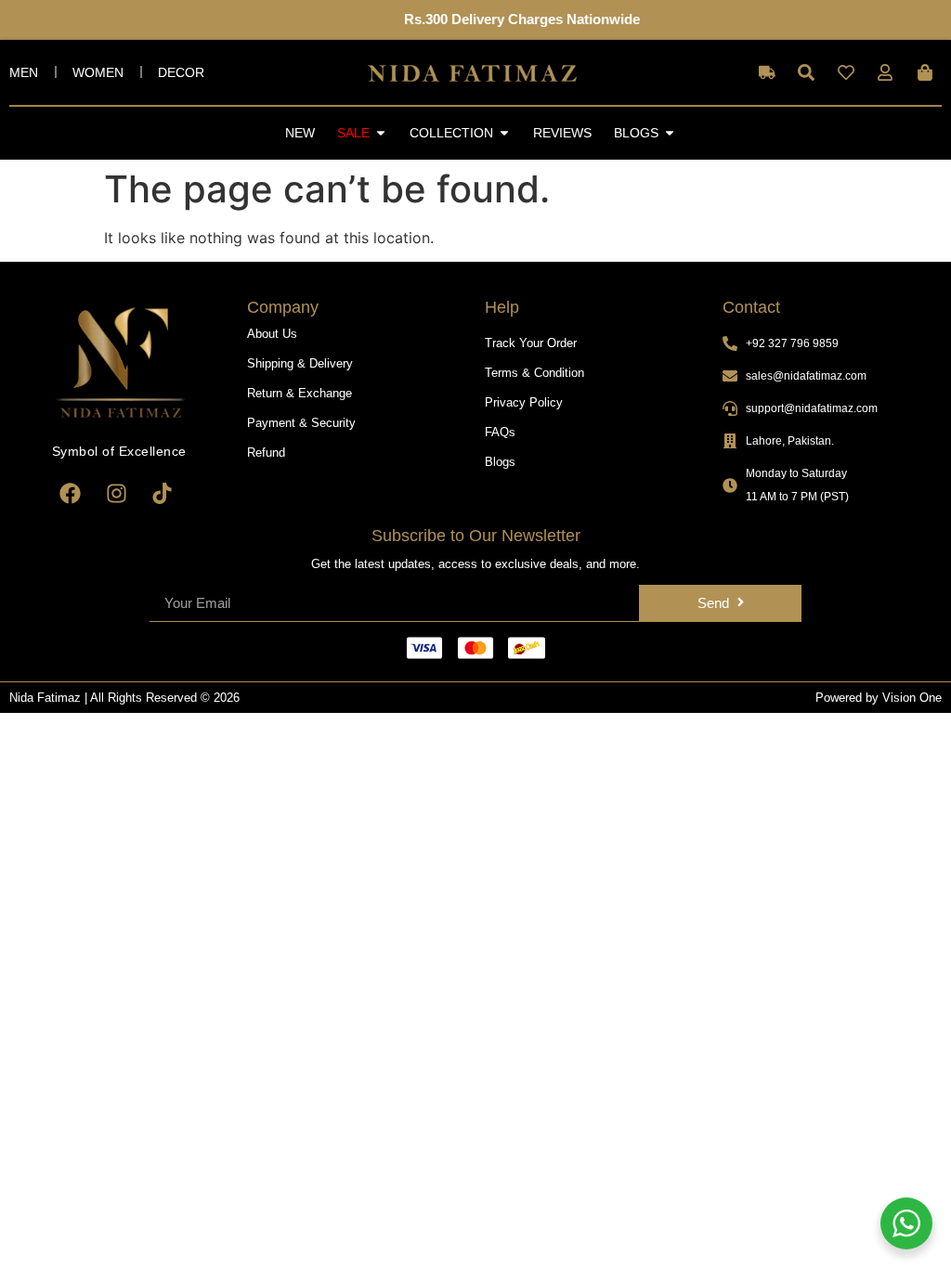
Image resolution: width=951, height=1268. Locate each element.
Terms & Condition (534, 373)
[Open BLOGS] (669, 133)
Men (23, 72)
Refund (266, 452)
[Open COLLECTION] (504, 133)
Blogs (500, 462)
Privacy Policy (524, 402)
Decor (181, 72)
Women (98, 72)
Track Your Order (531, 343)
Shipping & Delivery (300, 363)
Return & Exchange (299, 393)
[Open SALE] (380, 133)
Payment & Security (301, 423)
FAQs (500, 432)
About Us (272, 334)
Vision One (912, 698)
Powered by (848, 698)
